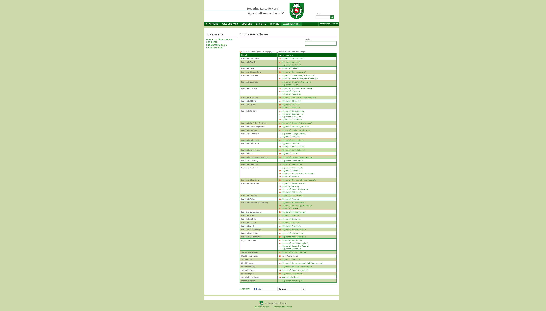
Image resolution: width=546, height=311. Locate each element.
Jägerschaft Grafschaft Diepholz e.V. (296, 82)
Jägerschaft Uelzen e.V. (290, 219)
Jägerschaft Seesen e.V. (291, 107)
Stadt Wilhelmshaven (290, 277)
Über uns (247, 23)
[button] (264, 289)
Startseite (212, 23)
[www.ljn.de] (296, 11)
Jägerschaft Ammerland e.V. (293, 58)
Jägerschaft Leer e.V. (289, 153)
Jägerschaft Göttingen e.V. (292, 114)
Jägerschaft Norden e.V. (291, 65)
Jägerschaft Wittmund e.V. (292, 233)
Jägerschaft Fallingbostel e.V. (293, 133)
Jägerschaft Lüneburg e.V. (292, 160)
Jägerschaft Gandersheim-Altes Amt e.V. (298, 173)
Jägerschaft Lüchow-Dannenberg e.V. (296, 157)
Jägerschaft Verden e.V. (291, 226)
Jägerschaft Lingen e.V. (290, 91)
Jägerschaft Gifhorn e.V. (291, 101)
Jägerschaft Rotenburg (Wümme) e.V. (296, 205)
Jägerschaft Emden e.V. (291, 259)
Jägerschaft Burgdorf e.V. (291, 240)
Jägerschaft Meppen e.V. (291, 94)
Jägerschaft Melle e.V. (290, 186)
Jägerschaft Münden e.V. (291, 116)
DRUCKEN (245, 289)
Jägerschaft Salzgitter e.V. (292, 273)
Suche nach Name (214, 47)
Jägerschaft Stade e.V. (290, 215)
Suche (318, 14)
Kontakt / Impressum (329, 23)
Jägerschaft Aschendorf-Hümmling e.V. (297, 88)
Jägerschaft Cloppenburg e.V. (293, 72)
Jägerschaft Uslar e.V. (290, 176)
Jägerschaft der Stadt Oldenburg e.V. (296, 266)
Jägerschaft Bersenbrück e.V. (293, 183)
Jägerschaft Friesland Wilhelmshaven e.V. (298, 97)
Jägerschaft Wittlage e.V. (291, 192)
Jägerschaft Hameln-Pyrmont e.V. (295, 126)
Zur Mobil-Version (261, 306)
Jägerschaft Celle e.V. (290, 68)
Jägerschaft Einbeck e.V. (291, 170)
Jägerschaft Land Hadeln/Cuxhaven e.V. (298, 75)
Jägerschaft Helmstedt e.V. (292, 140)
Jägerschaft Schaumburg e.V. (293, 212)
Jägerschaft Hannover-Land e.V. (294, 243)
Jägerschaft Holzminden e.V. (293, 150)
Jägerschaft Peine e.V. (290, 199)
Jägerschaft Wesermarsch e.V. (293, 229)
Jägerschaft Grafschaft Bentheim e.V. (296, 123)
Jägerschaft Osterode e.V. (291, 119)
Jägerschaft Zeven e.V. (290, 208)
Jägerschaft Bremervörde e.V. (293, 202)
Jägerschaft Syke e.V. (290, 84)
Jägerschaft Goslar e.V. (290, 104)
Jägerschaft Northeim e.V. (292, 168)
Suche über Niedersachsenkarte (216, 43)
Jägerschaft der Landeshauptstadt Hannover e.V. (301, 263)
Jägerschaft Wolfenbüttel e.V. (293, 236)
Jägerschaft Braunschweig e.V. (293, 252)
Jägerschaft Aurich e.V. (290, 62)
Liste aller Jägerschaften (219, 39)
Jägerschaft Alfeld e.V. (290, 143)
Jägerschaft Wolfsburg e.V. (292, 280)
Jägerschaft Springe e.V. (291, 248)
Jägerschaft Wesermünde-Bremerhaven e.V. (299, 78)
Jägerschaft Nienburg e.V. (291, 164)
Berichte (261, 23)
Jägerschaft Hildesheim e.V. (292, 146)
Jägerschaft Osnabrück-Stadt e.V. (295, 270)
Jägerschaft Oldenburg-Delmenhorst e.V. (298, 180)
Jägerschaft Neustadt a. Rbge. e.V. (295, 246)
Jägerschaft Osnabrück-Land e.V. (294, 189)
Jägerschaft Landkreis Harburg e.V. (295, 130)
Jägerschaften (291, 23)
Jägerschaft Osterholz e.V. (292, 195)
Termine (274, 23)
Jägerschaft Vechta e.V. (290, 222)
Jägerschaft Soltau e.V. (290, 136)
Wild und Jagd (230, 23)
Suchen (308, 39)
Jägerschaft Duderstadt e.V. (292, 111)
